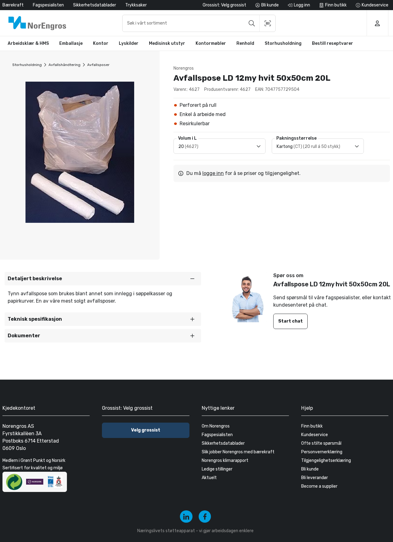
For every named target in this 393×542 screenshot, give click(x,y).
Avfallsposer (98, 65)
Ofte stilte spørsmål (321, 443)
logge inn (213, 173)
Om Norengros (216, 426)
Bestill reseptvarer (332, 43)
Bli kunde (310, 469)
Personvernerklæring (321, 452)
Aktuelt (209, 477)
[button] (103, 278)
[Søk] (252, 23)
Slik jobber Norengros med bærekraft (238, 452)
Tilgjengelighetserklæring (326, 460)
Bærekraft (13, 5)
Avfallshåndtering (64, 65)
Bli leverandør (314, 477)
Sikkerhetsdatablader (94, 5)
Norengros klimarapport (225, 460)
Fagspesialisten (48, 5)
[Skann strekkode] (268, 23)
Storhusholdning (27, 65)
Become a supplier (319, 486)
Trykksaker (136, 5)
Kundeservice (314, 434)
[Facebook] (205, 516)
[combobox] (199, 23)
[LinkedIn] (186, 516)
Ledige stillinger (217, 469)
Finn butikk (312, 426)
